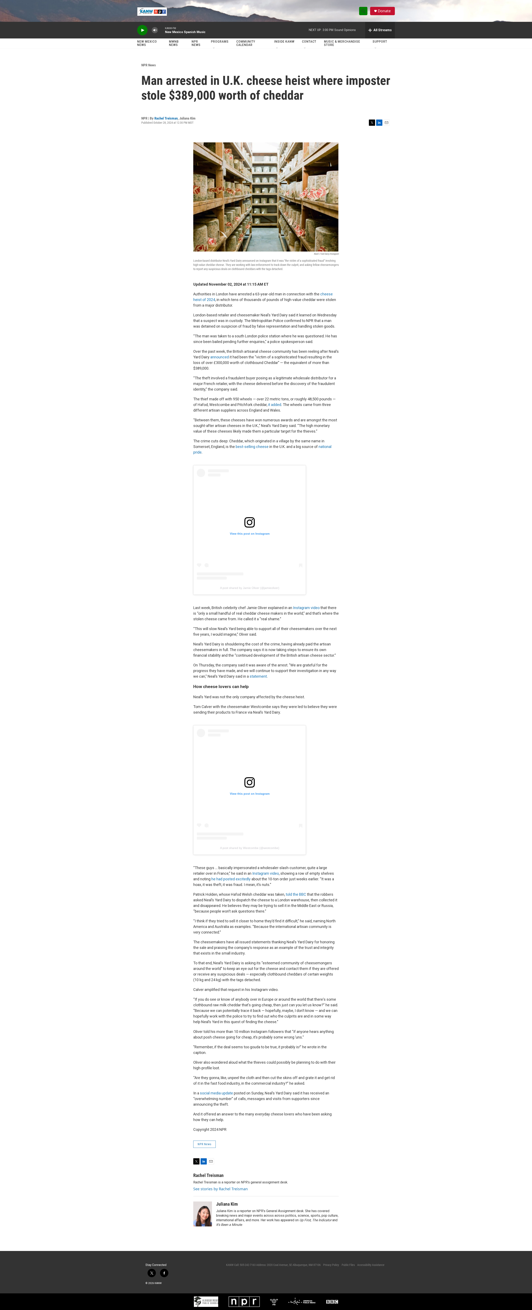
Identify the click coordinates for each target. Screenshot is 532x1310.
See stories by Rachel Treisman (220, 1188)
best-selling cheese (252, 446)
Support (380, 41)
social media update (216, 1093)
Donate (384, 11)
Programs (220, 41)
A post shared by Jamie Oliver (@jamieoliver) (249, 588)
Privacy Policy (331, 1265)
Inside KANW (284, 41)
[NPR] (244, 1301)
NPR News (196, 43)
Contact (309, 41)
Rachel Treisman (166, 118)
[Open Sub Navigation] (214, 48)
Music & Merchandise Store (342, 43)
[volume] (154, 30)
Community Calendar (245, 43)
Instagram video (306, 608)
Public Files (348, 1265)
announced (219, 357)
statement (258, 676)
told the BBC (296, 894)
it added (274, 404)
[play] (142, 30)
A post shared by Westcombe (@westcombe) (249, 848)
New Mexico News (147, 43)
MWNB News (174, 43)
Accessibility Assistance (370, 1265)
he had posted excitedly (231, 879)
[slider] (161, 30)
